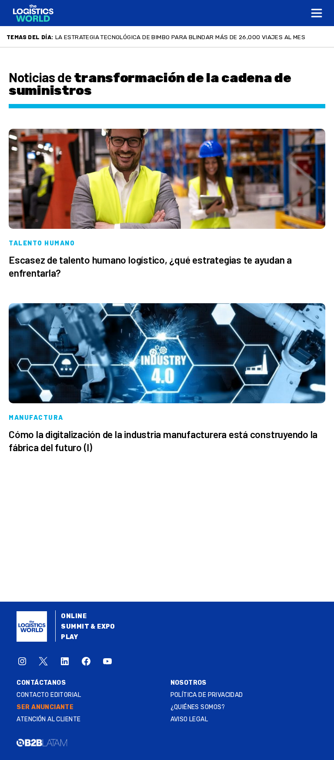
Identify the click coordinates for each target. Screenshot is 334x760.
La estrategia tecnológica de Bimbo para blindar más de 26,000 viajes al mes (180, 36)
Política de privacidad (206, 695)
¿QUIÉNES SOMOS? (197, 707)
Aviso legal (189, 719)
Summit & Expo (88, 626)
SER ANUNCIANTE (45, 707)
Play (69, 637)
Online (74, 616)
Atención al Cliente (48, 719)
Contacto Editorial (49, 695)
